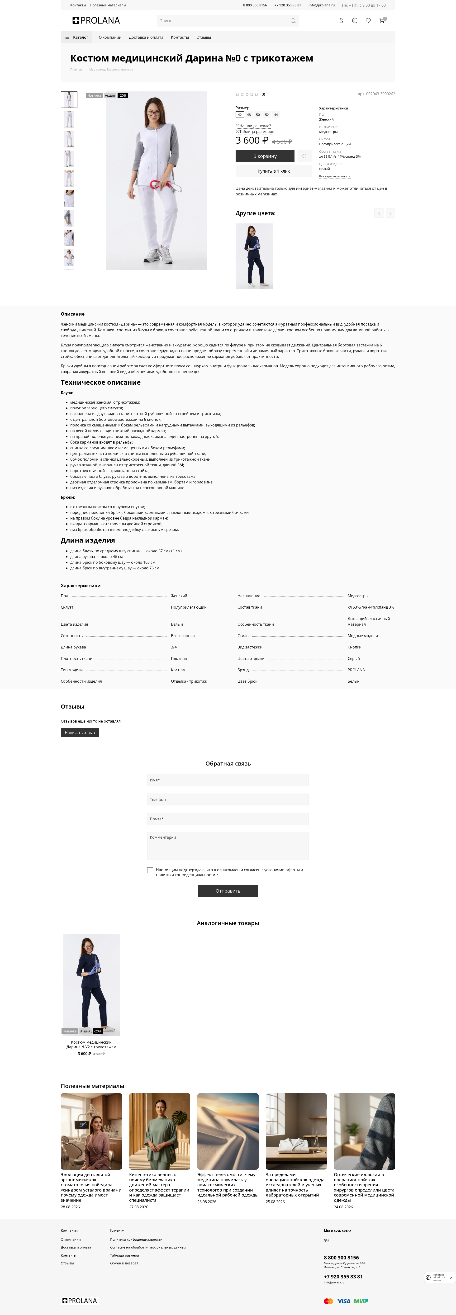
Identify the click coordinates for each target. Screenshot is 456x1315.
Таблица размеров (256, 131)
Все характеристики (333, 176)
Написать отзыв (80, 732)
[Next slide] (69, 264)
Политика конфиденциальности (136, 1239)
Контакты (78, 5)
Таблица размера (124, 1255)
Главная (76, 69)
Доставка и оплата (146, 37)
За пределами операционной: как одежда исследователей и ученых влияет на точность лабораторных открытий (295, 1185)
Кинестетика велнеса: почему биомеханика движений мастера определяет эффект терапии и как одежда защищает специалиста (159, 1187)
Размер (242, 108)
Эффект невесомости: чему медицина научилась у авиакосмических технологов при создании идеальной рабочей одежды (227, 1185)
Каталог (80, 37)
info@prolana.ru (322, 5)
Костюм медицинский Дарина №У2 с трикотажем (91, 1045)
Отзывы (203, 37)
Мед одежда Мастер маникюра (111, 69)
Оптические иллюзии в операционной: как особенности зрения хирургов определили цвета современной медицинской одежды (364, 1187)
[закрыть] (451, 1277)
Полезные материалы (108, 5)
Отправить (228, 891)
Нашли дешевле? (255, 125)
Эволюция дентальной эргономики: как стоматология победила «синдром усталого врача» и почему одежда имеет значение (91, 1187)
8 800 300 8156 (255, 5)
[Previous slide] (94, 180)
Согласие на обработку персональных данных (148, 1247)
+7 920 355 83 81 (288, 5)
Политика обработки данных (439, 1277)
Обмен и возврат (124, 1263)
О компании (110, 37)
